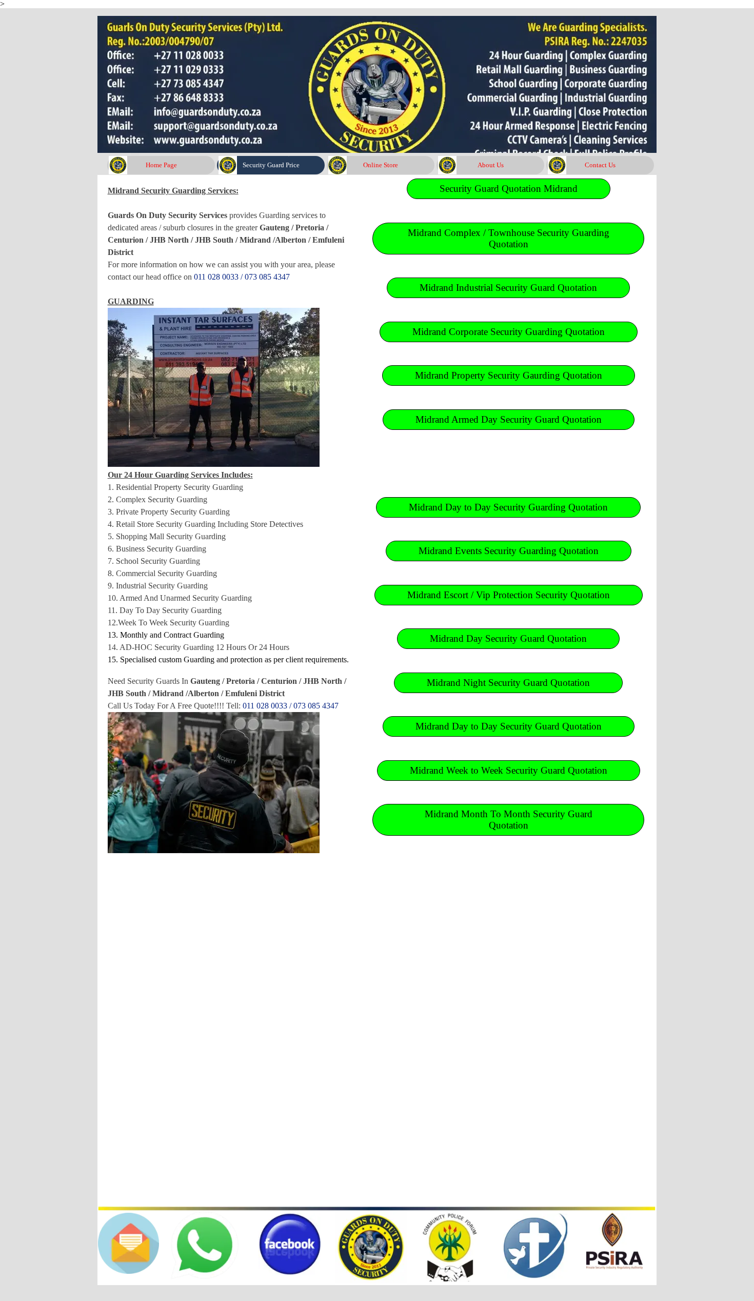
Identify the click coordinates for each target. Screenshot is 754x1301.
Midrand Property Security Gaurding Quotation (508, 375)
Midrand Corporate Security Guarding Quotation (508, 331)
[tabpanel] (231, 524)
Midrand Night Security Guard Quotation (508, 682)
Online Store (380, 165)
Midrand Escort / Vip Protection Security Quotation (508, 594)
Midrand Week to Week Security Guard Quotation (508, 770)
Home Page (161, 165)
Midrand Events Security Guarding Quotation (509, 550)
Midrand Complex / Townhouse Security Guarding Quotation (508, 238)
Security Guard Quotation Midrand (509, 188)
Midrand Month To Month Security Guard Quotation (508, 820)
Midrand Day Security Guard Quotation (508, 638)
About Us (491, 165)
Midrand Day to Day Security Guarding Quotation (508, 507)
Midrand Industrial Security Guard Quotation (508, 287)
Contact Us (600, 165)
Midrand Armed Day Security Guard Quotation (508, 419)
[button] (204, 1213)
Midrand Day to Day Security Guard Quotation (508, 726)
